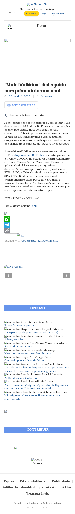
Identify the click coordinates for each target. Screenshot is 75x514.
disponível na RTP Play (29, 155)
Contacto (49, 487)
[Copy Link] (37, 230)
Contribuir (31, 13)
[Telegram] (37, 225)
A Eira (66, 487)
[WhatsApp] (37, 219)
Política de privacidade (19, 487)
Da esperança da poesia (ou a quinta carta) (31, 332)
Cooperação (28, 240)
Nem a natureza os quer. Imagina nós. (28, 353)
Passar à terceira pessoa (19, 325)
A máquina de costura (18, 346)
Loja (44, 13)
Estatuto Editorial (33, 481)
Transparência (37, 493)
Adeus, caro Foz (14, 339)
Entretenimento (48, 240)
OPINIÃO (37, 308)
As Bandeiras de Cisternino (21, 378)
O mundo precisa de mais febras (24, 360)
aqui (35, 206)
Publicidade (58, 13)
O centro (46, 96)
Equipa (9, 481)
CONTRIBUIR (37, 430)
